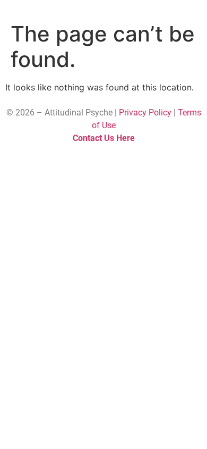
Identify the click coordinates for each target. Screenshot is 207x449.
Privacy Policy (145, 112)
